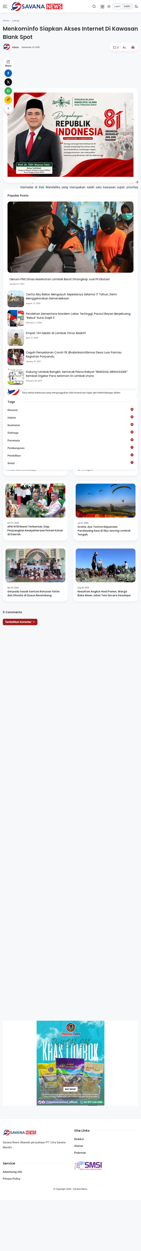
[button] (113, 63)
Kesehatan (70, 425)
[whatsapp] (8, 91)
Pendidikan (70, 455)
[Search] (94, 6)
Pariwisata (70, 440)
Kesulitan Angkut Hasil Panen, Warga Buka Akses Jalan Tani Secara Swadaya (104, 593)
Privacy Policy (11, 1178)
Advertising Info (12, 1172)
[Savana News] (36, 6)
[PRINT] (132, 47)
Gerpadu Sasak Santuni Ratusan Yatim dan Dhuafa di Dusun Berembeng (33, 593)
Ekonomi (70, 410)
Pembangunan (70, 448)
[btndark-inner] (123, 6)
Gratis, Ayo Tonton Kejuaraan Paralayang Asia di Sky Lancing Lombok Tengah (104, 530)
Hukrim (70, 417)
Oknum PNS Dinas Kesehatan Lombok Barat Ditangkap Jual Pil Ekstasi (59, 279)
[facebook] (8, 73)
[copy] (8, 99)
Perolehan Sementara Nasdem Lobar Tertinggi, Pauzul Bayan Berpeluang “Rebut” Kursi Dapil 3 (78, 316)
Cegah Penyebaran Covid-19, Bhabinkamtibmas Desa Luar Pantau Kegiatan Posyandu (74, 355)
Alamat (78, 1146)
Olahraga (70, 432)
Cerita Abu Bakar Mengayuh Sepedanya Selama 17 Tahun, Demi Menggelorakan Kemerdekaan (71, 296)
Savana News (80, 1189)
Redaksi (79, 1139)
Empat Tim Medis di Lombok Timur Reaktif (56, 333)
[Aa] (124, 48)
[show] (8, 108)
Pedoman (80, 1152)
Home (6, 20)
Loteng (15, 20)
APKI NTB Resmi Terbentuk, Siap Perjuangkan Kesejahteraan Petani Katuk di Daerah (35, 530)
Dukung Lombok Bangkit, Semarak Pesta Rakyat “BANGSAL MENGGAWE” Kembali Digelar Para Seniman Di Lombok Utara (77, 374)
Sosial (70, 463)
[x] (8, 82)
